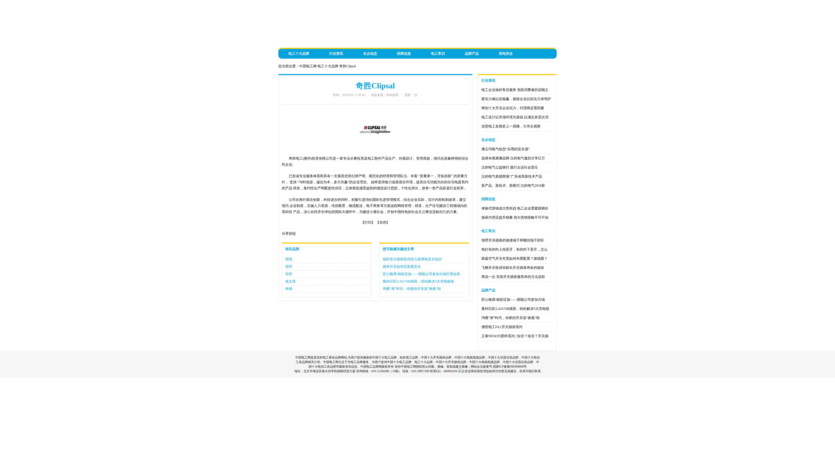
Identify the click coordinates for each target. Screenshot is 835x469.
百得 (288, 274)
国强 (288, 259)
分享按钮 (289, 233)
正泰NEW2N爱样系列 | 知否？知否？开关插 (514, 336)
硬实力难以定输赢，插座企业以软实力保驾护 (516, 99)
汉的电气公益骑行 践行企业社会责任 (509, 167)
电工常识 (438, 53)
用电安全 (506, 53)
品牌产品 (472, 53)
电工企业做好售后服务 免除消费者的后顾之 (514, 90)
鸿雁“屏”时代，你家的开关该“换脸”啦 (412, 289)
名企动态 (370, 53)
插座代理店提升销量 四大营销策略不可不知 (514, 217)
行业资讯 (336, 53)
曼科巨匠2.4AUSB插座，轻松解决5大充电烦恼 (418, 281)
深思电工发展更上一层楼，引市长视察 (511, 126)
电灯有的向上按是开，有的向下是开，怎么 (514, 249)
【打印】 (368, 222)
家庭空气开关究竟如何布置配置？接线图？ (514, 258)
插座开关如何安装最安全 (402, 266)
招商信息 (404, 53)
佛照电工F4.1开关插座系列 (502, 327)
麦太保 (290, 281)
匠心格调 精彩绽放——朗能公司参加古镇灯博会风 (421, 274)
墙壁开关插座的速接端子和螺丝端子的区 (512, 240)
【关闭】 (383, 222)
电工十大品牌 (298, 53)
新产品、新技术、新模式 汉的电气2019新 (513, 185)
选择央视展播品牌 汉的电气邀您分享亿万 (513, 158)
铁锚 (288, 289)
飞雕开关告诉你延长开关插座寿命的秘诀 (512, 267)
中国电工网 (308, 66)
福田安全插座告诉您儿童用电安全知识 (412, 259)
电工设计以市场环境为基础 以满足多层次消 (514, 117)
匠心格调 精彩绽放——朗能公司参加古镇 (513, 299)
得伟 (288, 266)
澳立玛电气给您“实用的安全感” (505, 149)
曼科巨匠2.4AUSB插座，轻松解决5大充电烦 (515, 308)
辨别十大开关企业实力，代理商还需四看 (512, 108)
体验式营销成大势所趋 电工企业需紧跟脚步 (514, 208)
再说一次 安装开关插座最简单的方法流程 (513, 277)
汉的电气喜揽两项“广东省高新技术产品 (511, 176)
